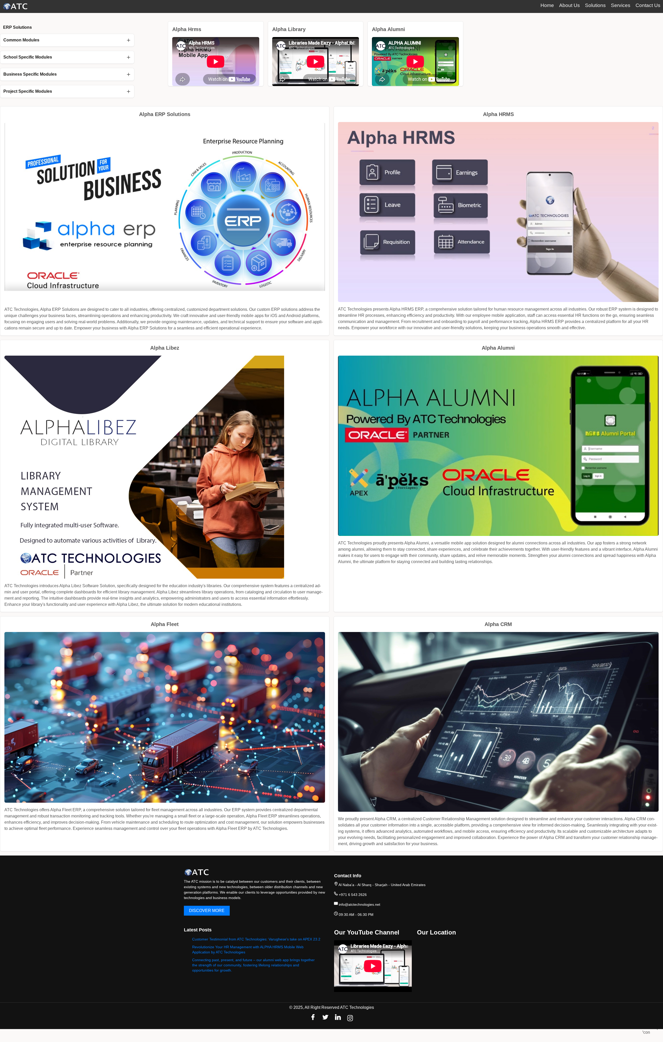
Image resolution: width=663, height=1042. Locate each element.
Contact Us (648, 5)
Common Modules (21, 40)
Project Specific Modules (27, 91)
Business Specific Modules (30, 74)
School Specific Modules (27, 57)
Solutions (595, 5)
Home (547, 5)
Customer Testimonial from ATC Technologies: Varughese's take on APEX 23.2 (256, 939)
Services (620, 5)
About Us (569, 5)
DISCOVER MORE (207, 910)
